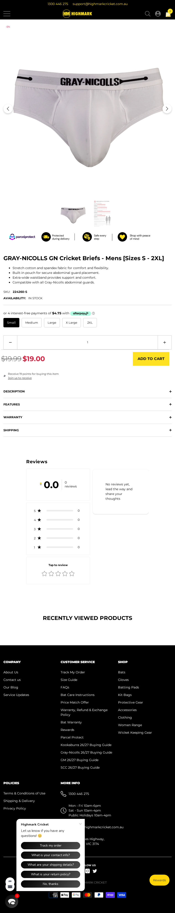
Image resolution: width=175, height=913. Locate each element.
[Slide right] (167, 108)
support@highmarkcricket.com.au (100, 4)
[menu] (6, 13)
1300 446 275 (58, 4)
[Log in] (157, 13)
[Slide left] (8, 108)
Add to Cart (151, 359)
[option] (87, 108)
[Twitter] (95, 871)
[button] (147, 13)
